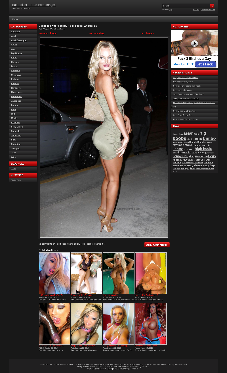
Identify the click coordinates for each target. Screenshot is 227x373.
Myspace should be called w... (83, 346)
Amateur (110, 350)
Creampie (16, 75)
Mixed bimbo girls (110, 295)
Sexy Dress (17, 127)
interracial (184, 152)
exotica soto (157, 299)
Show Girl (16, 135)
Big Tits (129, 350)
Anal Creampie (18, 40)
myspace (83, 350)
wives (175, 171)
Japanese (16, 101)
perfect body (88, 299)
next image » (147, 33)
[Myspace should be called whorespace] (86, 324)
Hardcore (16, 88)
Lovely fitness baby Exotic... (146, 346)
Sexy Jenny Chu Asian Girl (82, 295)
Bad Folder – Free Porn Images (34, 4)
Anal (13, 36)
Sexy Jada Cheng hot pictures (185, 78)
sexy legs (98, 299)
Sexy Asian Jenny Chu (182, 115)
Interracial (16, 96)
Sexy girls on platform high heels (187, 86)
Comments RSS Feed (208, 9)
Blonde (15, 62)
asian (78, 299)
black (61, 350)
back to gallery (96, 33)
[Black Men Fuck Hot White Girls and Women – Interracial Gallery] (54, 324)
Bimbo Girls (16, 180)
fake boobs (195, 145)
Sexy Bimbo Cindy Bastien (184, 111)
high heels (52, 299)
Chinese (15, 70)
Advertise (124, 369)
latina (204, 156)
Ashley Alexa (178, 134)
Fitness (15, 83)
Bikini (77, 350)
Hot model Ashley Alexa (183, 82)
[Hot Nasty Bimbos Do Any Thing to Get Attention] (54, 273)
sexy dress (125, 299)
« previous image (47, 33)
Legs (59, 299)
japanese (210, 153)
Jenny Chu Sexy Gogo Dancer (186, 98)
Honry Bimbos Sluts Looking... (115, 346)
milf (175, 159)
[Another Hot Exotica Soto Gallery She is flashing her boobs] (151, 273)
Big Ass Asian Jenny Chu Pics (185, 119)
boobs (209, 142)
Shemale (15, 131)
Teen (132, 299)
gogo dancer (189, 149)
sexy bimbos (179, 166)
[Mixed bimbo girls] (119, 273)
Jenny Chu (180, 156)
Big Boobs (16, 53)
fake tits (206, 145)
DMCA (116, 369)
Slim (13, 139)
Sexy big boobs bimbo (182, 90)
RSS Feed (196, 9)
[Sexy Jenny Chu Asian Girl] (86, 273)
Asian (14, 44)
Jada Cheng (199, 152)
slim (174, 169)
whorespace (92, 350)
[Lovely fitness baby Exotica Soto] (151, 324)
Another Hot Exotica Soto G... (147, 295)
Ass (81, 299)
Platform (15, 122)
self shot (208, 162)
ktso (197, 156)
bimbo (45, 299)
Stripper (15, 148)
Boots (14, 66)
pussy (200, 162)
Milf (13, 114)
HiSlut (175, 153)
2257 (109, 369)
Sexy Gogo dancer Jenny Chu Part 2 (188, 94)
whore (210, 169)
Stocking (16, 144)
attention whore (120, 350)
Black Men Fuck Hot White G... (51, 346)
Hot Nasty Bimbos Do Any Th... (51, 295)
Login (170, 9)
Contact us (133, 369)
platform (177, 162)
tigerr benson (201, 169)
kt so (191, 156)
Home (15, 19)
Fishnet (15, 79)
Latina (14, 105)
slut (179, 169)
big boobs (111, 299)
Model (14, 118)
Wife (13, 157)
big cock (55, 350)
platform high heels (190, 162)
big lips (191, 139)
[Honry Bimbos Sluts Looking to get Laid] (119, 324)
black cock (183, 142)
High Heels (17, 92)
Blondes (201, 142)
